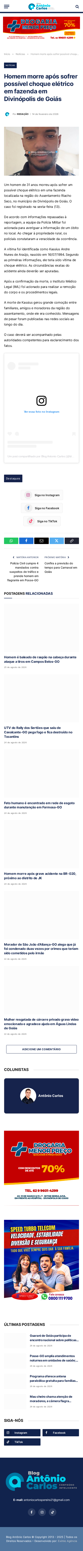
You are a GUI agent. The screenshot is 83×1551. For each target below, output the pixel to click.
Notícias (10, 65)
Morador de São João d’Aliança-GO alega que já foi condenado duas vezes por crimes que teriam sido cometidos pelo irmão (41, 948)
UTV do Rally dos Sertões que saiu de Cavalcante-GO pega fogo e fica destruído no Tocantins (38, 732)
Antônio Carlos (50, 1096)
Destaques (13, 478)
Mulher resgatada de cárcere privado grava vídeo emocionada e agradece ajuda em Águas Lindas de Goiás (41, 1023)
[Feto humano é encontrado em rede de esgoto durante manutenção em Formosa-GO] (41, 773)
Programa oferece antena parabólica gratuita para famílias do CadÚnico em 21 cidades (53, 1380)
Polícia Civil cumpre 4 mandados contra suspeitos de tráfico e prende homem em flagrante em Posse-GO (22, 572)
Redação (23, 114)
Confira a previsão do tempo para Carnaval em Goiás (61, 567)
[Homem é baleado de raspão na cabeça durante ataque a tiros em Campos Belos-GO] (41, 628)
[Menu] (6, 6)
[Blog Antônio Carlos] (41, 6)
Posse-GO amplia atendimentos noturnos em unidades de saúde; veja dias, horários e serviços (53, 1360)
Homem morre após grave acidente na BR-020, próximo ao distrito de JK (40, 876)
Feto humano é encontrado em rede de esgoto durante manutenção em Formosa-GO (39, 805)
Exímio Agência (67, 1541)
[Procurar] (77, 6)
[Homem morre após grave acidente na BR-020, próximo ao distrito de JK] (41, 844)
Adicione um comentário (41, 1049)
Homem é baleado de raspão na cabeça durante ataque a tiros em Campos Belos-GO (40, 659)
